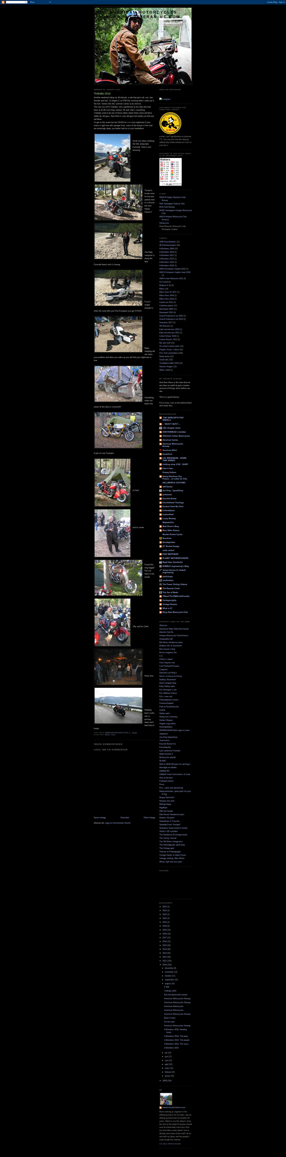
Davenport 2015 (166, 312)
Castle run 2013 (166, 302)
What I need (164, 370)
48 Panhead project (167, 245)
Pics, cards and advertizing (171, 788)
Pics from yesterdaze (168, 353)
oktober (168, 976)
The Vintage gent (166, 848)
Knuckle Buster (170, 498)
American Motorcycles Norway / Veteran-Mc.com (143, 14)
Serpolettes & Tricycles (169, 821)
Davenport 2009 (166, 309)
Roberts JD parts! (167, 818)
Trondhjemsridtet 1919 (169, 363)
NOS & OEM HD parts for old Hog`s (174, 764)
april (167, 1064)
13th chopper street (171, 428)
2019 (165, 930)
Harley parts (164, 713)
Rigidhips (163, 807)
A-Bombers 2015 (166, 262)
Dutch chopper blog (167, 683)
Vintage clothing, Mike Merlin (171, 858)
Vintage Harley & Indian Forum (172, 855)
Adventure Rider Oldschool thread (173, 629)
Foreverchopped (166, 703)
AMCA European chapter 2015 (172, 269)
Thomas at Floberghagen (170, 851)
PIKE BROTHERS (170, 554)
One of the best (166, 778)
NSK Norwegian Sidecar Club (172, 204)
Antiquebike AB (166, 639)
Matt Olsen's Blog (171, 526)
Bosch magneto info (168, 652)
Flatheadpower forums (168, 700)
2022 (165, 918)
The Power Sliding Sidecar (175, 584)
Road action (164, 356)
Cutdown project (166, 305)
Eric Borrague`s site (168, 690)
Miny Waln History (171, 530)
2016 (165, 941)
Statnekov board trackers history (173, 828)
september (170, 980)
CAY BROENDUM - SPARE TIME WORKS (174, 459)
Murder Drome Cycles (172, 534)
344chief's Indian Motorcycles (176, 436)
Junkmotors (164, 740)
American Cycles (170, 440)
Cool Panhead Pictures (169, 666)
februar (168, 1072)
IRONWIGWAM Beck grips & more (174, 730)
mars (167, 1068)
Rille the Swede (166, 811)
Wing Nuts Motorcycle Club (175, 612)
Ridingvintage (165, 804)
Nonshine (167, 538)
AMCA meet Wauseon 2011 (171, 278)
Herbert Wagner (166, 720)
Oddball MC (164, 771)
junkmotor (167, 494)
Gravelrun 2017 (165, 322)
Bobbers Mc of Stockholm (170, 646)
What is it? (167, 608)
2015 (165, 945)
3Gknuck (163, 625)
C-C (161, 656)
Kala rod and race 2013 (169, 332)
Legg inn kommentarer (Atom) (117, 823)
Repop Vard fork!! (166, 797)
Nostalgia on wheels (168, 767)
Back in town (169, 1018)
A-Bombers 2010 (166, 252)
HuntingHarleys (165, 727)
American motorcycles (173, 1107)
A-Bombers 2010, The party (176, 1036)
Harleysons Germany (168, 717)
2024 (165, 910)
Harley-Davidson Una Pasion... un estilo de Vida (175, 477)
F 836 (166, 987)
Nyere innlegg (100, 817)
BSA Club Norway (167, 207)
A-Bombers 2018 (166, 265)
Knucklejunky (165, 747)
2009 (165, 1081)
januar (168, 1076)
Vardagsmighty (169, 600)
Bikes (161, 289)
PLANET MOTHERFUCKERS (175, 558)
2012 (165, 957)
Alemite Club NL (166, 632)
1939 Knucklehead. (167, 242)
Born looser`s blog (167, 649)
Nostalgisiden (169, 542)
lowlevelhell (168, 514)
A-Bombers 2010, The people (176, 1040)
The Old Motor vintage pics (171, 841)
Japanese (163, 734)
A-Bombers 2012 (166, 255)
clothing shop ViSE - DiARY (175, 464)
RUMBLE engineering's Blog (176, 566)
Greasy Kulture (169, 472)
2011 (165, 961)
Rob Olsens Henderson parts (171, 814)
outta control (168, 550)
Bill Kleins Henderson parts (171, 642)
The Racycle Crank (171, 588)
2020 (165, 926)
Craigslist (163, 669)
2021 (165, 922)
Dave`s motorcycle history (170, 676)
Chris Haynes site (167, 662)
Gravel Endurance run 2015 (171, 316)
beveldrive (167, 454)
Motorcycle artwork (167, 757)
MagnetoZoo (168, 522)
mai (167, 1060)
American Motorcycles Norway (177, 998)
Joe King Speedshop (168, 737)
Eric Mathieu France (168, 693)
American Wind (170, 450)
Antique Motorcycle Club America (173, 635)
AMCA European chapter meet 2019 (174, 272)
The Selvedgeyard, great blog (172, 845)
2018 (165, 934)
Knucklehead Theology (173, 502)
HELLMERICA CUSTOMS (174, 483)
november (169, 972)
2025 (165, 907)
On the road (169, 1022)
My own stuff (165, 343)
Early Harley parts (167, 686)
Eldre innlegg (149, 817)
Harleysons (164, 223)
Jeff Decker (168, 487)
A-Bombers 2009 (166, 248)
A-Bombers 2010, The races (176, 1044)
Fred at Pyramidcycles (169, 707)
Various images (166, 366)
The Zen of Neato (170, 592)
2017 (165, 937)
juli (166, 1053)
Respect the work (166, 801)
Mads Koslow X (166, 754)
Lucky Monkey (169, 518)
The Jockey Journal (167, 838)
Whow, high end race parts (170, 862)
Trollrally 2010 (170, 991)
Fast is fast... (168, 468)
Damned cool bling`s (168, 673)
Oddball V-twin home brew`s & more (174, 774)
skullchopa (168, 576)
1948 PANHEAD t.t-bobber (174, 432)
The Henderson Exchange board (173, 835)
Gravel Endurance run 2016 (171, 319)
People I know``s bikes (169, 349)
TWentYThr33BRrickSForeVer (176, 596)
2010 (165, 965)
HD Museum (164, 326)
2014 (165, 949)
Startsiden (124, 817)
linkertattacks (169, 510)
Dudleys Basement (167, 679)
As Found (163, 282)
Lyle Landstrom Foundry (169, 751)
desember (169, 968)
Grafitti (162, 710)
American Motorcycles (174, 1006)
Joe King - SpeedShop (173, 490)
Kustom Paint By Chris (173, 506)
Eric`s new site (165, 696)
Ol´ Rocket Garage (171, 546)
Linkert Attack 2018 (167, 336)
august (168, 983)
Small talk (110, 735)
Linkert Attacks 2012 (168, 339)
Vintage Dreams (170, 604)
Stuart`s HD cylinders (168, 831)
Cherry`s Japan (165, 659)
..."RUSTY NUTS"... (171, 424)
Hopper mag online (167, 723)
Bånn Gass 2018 (166, 295)
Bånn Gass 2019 (166, 299)
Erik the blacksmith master (175, 995)
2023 (165, 914)
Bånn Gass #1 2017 (168, 292)
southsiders (168, 580)
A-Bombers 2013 (166, 259)
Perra (161, 784)
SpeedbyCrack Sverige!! (169, 824)
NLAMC (162, 761)
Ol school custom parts (169, 346)
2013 (165, 953)
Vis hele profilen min (170, 1144)
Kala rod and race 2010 (169, 329)
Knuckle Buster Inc (167, 744)
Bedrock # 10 (165, 285)
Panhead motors (166, 781)
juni (166, 1056)
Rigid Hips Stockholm (173, 562)
